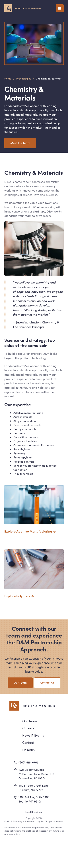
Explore (17, 596)
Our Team (20, 682)
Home (7, 78)
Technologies (23, 78)
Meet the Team (20, 143)
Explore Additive (28, 531)
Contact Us (47, 682)
